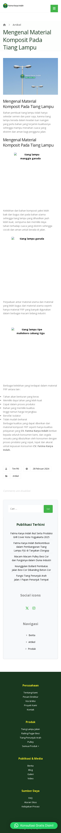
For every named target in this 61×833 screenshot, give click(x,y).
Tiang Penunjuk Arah (30, 737)
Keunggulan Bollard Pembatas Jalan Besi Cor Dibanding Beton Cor (31, 568)
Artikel (16, 476)
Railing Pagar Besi (30, 733)
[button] (27, 608)
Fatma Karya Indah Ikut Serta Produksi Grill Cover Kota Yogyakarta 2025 (31, 535)
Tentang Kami (31, 692)
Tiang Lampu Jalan (30, 729)
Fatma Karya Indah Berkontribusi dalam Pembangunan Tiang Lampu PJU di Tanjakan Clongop (31, 546)
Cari (48, 509)
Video (31, 778)
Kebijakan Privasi (30, 806)
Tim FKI (15, 468)
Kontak (30, 709)
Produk (32, 648)
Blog (30, 769)
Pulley (30, 741)
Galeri (30, 774)
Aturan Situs (30, 802)
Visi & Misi (30, 701)
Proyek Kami (30, 705)
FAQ (30, 798)
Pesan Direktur (30, 696)
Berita (32, 635)
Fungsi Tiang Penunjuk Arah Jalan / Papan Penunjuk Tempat (31, 577)
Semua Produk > (30, 746)
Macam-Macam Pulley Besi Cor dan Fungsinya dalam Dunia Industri (31, 558)
